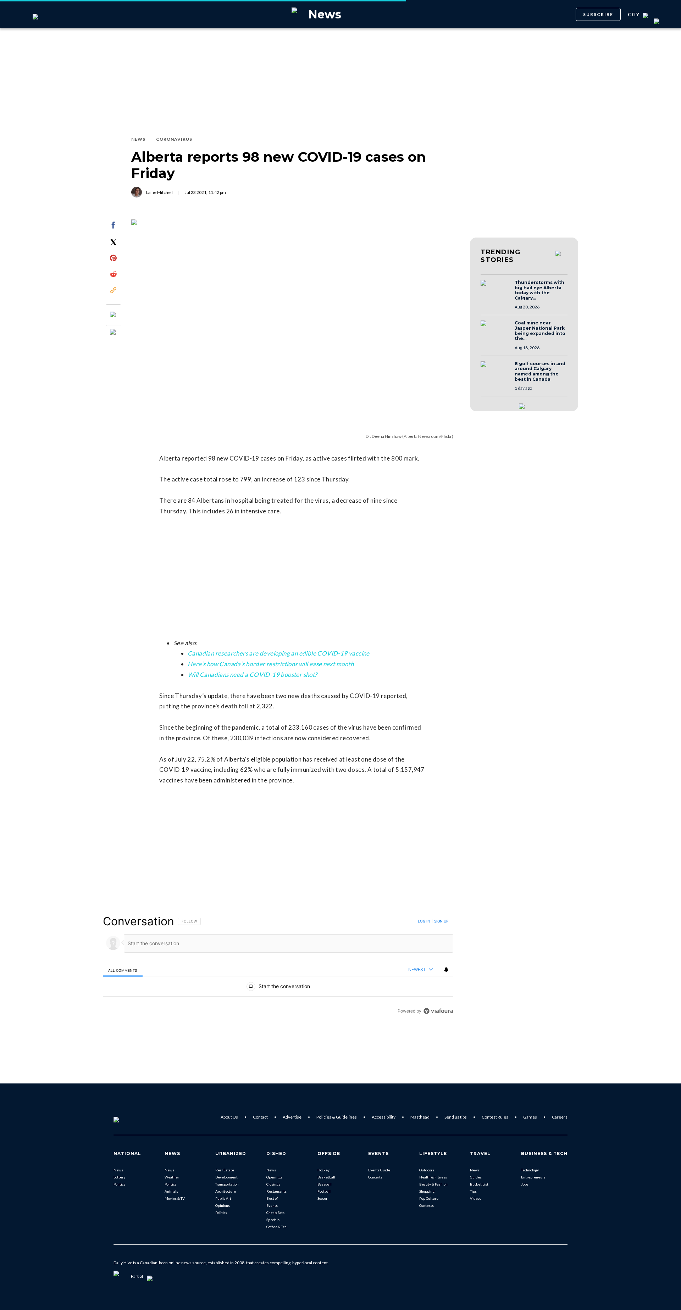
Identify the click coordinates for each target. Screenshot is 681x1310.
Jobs (524, 1184)
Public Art (223, 1198)
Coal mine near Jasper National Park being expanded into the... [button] (540, 330)
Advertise (292, 1117)
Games (530, 1117)
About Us (229, 1117)
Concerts (375, 1177)
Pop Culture (428, 1198)
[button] (495, 289)
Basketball (326, 1177)
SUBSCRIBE (598, 14)
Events (272, 1205)
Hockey (323, 1170)
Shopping (426, 1191)
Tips (473, 1191)
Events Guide (379, 1170)
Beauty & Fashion (433, 1184)
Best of (272, 1198)
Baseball (324, 1184)
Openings (274, 1177)
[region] (278, 966)
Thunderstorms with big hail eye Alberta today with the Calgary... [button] (539, 290)
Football (324, 1191)
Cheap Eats (275, 1212)
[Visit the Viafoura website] (438, 1011)
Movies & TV (175, 1198)
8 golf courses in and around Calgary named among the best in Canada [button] (540, 371)
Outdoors (426, 1170)
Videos (475, 1198)
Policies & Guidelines (336, 1117)
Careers (560, 1117)
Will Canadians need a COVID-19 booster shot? (252, 674)
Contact (260, 1117)
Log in (424, 921)
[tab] (123, 970)
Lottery (119, 1177)
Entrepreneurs (533, 1177)
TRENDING (500, 256)
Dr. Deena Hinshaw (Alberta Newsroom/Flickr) (409, 436)
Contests (426, 1205)
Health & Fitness (433, 1177)
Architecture (225, 1191)
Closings (273, 1184)
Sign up (441, 921)
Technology (530, 1170)
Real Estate (224, 1170)
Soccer (322, 1198)
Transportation (227, 1184)
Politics (119, 1184)
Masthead (420, 1117)
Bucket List (479, 1184)
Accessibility (383, 1117)
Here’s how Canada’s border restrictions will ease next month (271, 664)
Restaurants (276, 1191)
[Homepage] (128, 1117)
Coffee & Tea (276, 1227)
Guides (476, 1177)
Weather (172, 1177)
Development (226, 1177)
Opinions (222, 1205)
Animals (171, 1191)
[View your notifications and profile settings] (446, 970)
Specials (272, 1219)
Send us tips (455, 1117)
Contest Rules (495, 1117)
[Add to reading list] (113, 332)
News (118, 1170)
